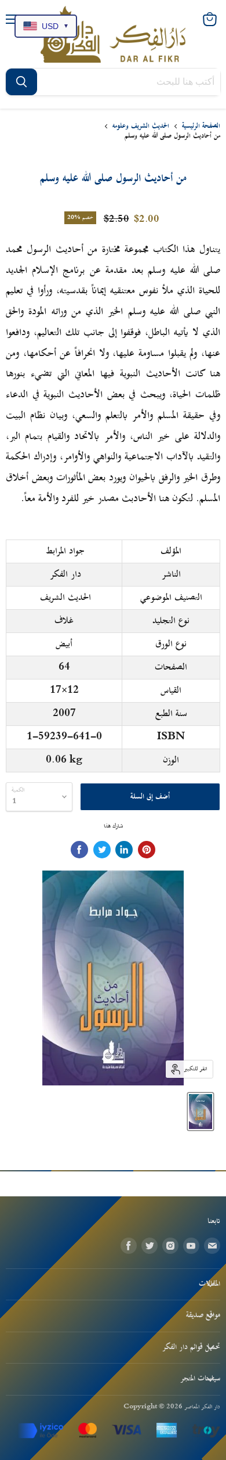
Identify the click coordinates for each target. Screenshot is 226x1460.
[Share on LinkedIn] (124, 849)
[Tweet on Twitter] (102, 849)
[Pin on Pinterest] (146, 849)
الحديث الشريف (65, 597)
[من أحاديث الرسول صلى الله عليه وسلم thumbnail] (200, 1111)
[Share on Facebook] (79, 849)
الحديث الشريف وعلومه (140, 126)
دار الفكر (65, 574)
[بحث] (21, 82)
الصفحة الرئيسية (201, 126)
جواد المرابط (65, 551)
